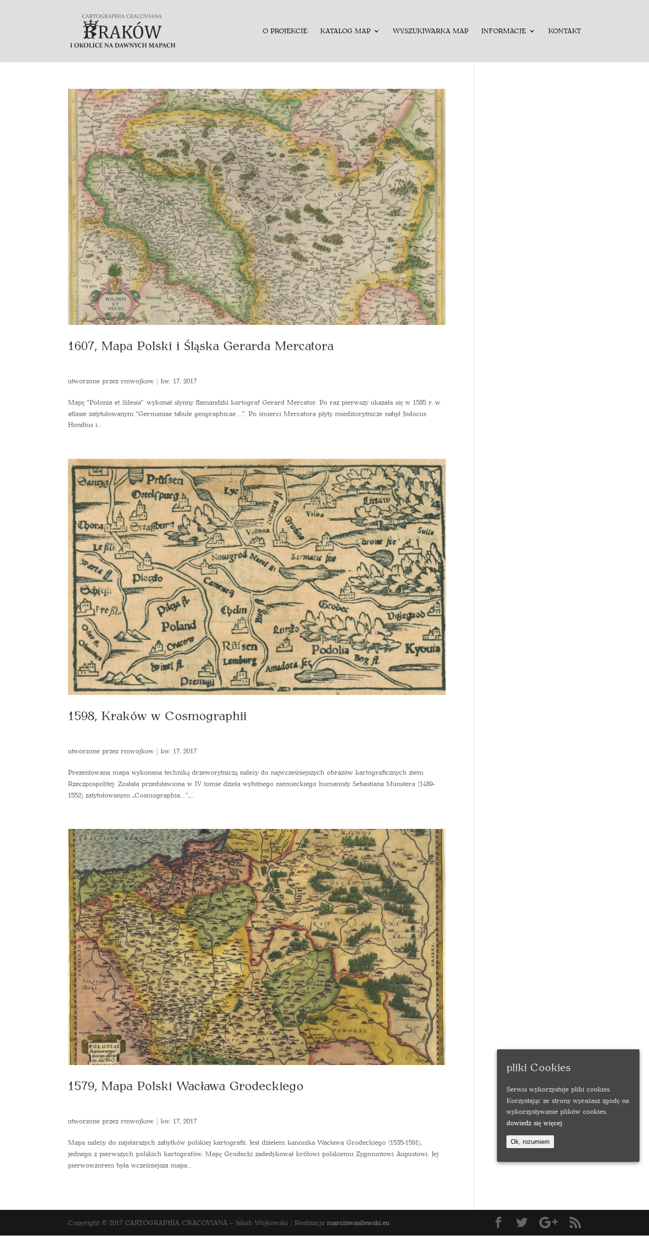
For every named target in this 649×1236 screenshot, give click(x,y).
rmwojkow (137, 380)
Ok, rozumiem (530, 1141)
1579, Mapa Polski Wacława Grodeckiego (186, 1085)
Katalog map (345, 31)
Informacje (503, 31)
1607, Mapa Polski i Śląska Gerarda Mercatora (201, 345)
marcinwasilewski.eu (358, 1222)
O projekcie (285, 31)
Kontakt (564, 31)
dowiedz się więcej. (534, 1122)
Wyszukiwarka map (430, 31)
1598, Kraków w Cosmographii (157, 715)
